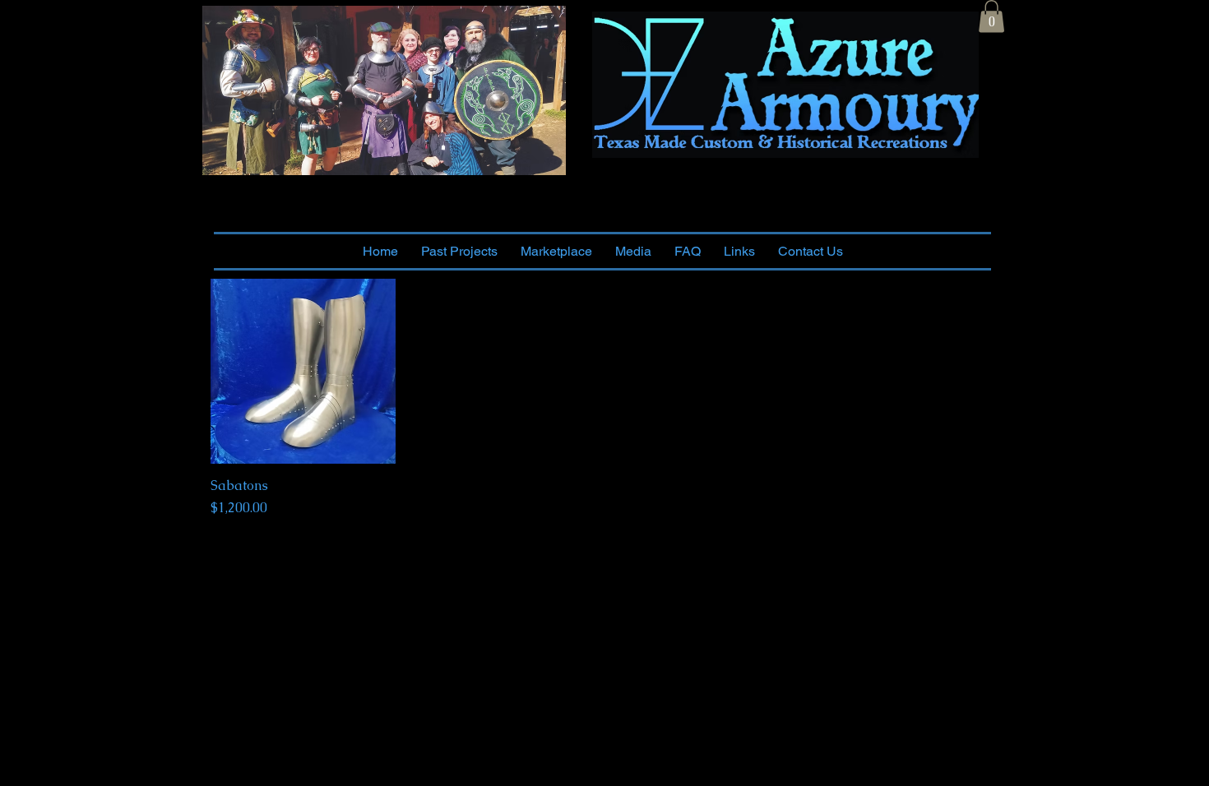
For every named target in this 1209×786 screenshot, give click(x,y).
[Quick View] (303, 371)
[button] (991, 16)
